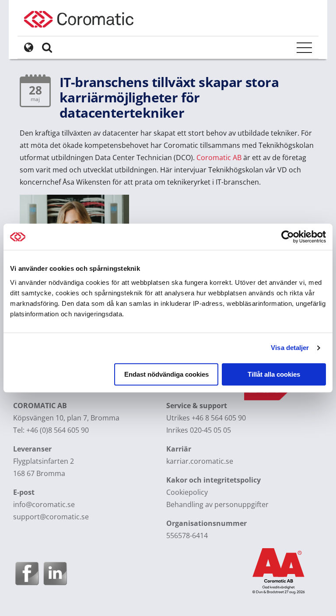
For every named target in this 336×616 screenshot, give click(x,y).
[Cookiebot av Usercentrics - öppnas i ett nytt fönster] (287, 236)
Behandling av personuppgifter (217, 504)
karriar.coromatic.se (199, 461)
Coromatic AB (219, 157)
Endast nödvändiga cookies (166, 374)
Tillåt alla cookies (274, 374)
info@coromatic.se (44, 504)
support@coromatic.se (51, 517)
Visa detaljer (290, 347)
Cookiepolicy (187, 492)
